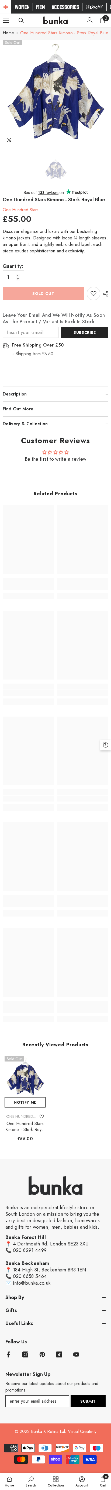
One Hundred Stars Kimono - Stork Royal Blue (25, 1127)
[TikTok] (59, 1354)
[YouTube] (76, 1354)
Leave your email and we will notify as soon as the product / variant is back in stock (54, 318)
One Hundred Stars (21, 210)
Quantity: (13, 266)
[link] (28, 587)
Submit (88, 1401)
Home (8, 33)
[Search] (21, 20)
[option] (55, 93)
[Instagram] (25, 1354)
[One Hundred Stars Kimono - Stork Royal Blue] (25, 1076)
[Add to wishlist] (93, 293)
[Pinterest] (42, 1354)
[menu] (6, 20)
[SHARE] (104, 293)
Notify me (25, 1102)
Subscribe (85, 332)
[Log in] (90, 20)
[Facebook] (8, 1354)
